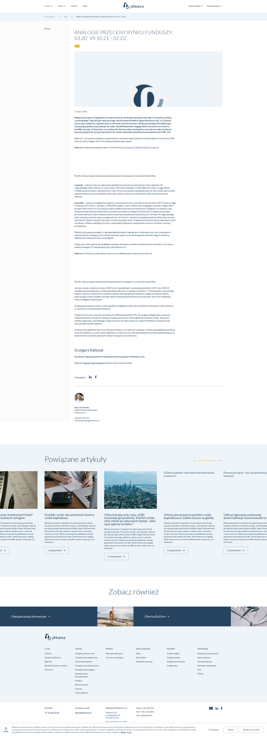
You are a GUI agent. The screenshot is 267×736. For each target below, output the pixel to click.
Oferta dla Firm (81, 693)
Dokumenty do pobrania (207, 653)
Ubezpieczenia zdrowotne (86, 657)
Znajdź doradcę (213, 6)
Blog (85, 6)
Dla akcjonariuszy (204, 661)
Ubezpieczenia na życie (85, 653)
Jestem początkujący (115, 657)
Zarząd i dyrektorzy (52, 657)
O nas (47, 6)
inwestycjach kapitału (93, 363)
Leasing (78, 689)
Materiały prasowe (144, 661)
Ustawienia (213, 729)
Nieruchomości (81, 684)
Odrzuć (230, 729)
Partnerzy (48, 669)
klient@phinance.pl (83, 712)
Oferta (60, 6)
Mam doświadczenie (114, 653)
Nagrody (48, 661)
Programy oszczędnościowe (87, 665)
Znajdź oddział (194, 6)
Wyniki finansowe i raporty (55, 665)
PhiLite (200, 673)
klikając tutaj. (126, 732)
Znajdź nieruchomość (176, 661)
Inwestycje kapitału (83, 661)
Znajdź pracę (172, 665)
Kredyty (78, 680)
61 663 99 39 (53, 712)
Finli (199, 669)
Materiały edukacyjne (206, 665)
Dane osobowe (204, 657)
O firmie (47, 653)
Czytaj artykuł (55, 550)
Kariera (74, 6)
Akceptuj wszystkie (251, 729)
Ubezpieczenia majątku (85, 669)
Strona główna (49, 17)
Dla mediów (141, 657)
